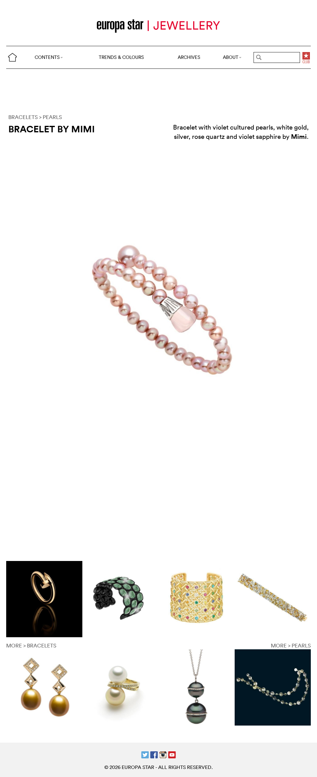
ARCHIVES (189, 57)
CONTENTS (47, 57)
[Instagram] (163, 754)
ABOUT (230, 57)
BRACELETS (23, 117)
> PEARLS (50, 117)
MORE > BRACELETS (31, 645)
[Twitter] (145, 754)
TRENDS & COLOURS (121, 57)
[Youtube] (172, 754)
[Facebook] (154, 754)
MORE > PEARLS (291, 645)
